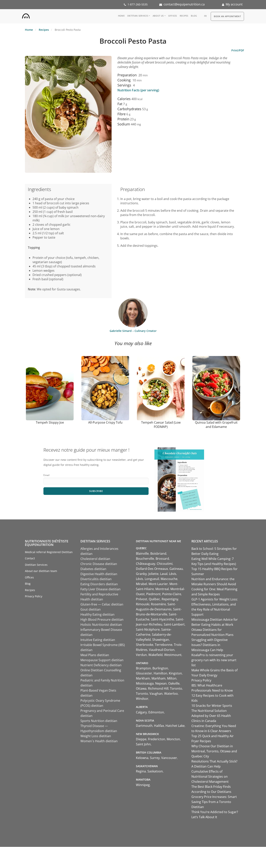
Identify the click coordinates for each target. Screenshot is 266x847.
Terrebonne (163, 645)
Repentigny (170, 599)
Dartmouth (144, 726)
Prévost (141, 599)
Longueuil (152, 579)
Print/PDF (237, 50)
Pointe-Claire (171, 594)
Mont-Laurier (158, 584)
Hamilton (160, 673)
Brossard (162, 558)
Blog (194, 15)
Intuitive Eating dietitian (97, 640)
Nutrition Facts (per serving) (138, 90)
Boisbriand (158, 553)
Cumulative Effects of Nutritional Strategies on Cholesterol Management (210, 776)
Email (46, 475)
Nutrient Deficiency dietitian (101, 665)
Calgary (141, 712)
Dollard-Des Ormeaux (152, 569)
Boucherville (145, 558)
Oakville (174, 683)
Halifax (159, 726)
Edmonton (156, 712)
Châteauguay (145, 563)
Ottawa (141, 688)
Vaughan (156, 693)
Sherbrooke (144, 645)
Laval (163, 574)
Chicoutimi (165, 563)
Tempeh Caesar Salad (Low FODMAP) (161, 424)
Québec (154, 599)
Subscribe (96, 491)
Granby (141, 574)
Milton (171, 678)
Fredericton (156, 739)
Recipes (184, 15)
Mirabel (141, 584)
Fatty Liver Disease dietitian (100, 589)
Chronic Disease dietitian (98, 564)
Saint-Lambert (174, 624)
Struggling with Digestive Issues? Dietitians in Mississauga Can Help (209, 645)
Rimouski (142, 604)
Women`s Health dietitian (99, 741)
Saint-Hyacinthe (162, 619)
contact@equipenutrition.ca (184, 4)
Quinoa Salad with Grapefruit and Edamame (216, 424)
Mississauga (145, 683)
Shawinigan (160, 639)
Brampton (143, 668)
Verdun (141, 655)
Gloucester (144, 673)
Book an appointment (227, 16)
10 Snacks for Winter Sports (211, 705)
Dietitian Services (137, 15)
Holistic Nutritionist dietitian (101, 624)
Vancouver (169, 758)
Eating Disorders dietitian (99, 584)
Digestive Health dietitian (98, 574)
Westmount (172, 655)
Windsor (142, 698)
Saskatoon (155, 771)
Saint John (143, 744)
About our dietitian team (41, 571)
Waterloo (171, 693)
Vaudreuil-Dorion (161, 650)
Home (121, 15)
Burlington (160, 668)
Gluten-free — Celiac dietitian (101, 604)
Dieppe (141, 739)
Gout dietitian (90, 609)
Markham (143, 678)
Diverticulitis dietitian (96, 579)
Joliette (153, 574)
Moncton (173, 739)
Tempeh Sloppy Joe (50, 422)
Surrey (155, 758)
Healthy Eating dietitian (97, 614)
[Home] (26, 15)
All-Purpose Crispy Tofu (105, 422)
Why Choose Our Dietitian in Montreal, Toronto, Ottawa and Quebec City (214, 751)
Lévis (172, 574)
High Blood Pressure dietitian (101, 619)
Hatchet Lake (175, 726)
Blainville (142, 553)
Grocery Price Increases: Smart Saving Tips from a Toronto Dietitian (214, 802)
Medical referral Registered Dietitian (49, 552)
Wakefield (155, 655)
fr (205, 15)
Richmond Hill (158, 688)
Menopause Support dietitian (101, 660)
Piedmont (153, 594)
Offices (172, 15)
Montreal (162, 589)
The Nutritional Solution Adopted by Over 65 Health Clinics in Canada (211, 716)
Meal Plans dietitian (94, 655)
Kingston (175, 673)
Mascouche (169, 579)
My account (234, 4)
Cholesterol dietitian (95, 559)
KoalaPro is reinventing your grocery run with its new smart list (213, 660)
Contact (30, 558)
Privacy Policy (33, 596)
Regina (141, 771)
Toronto (176, 688)
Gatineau (176, 569)
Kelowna (142, 758)
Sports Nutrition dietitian (98, 721)
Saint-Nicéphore (148, 629)
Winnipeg (143, 785)
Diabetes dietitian (93, 569)
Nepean (161, 683)
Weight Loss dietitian (95, 736)
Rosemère (158, 604)
